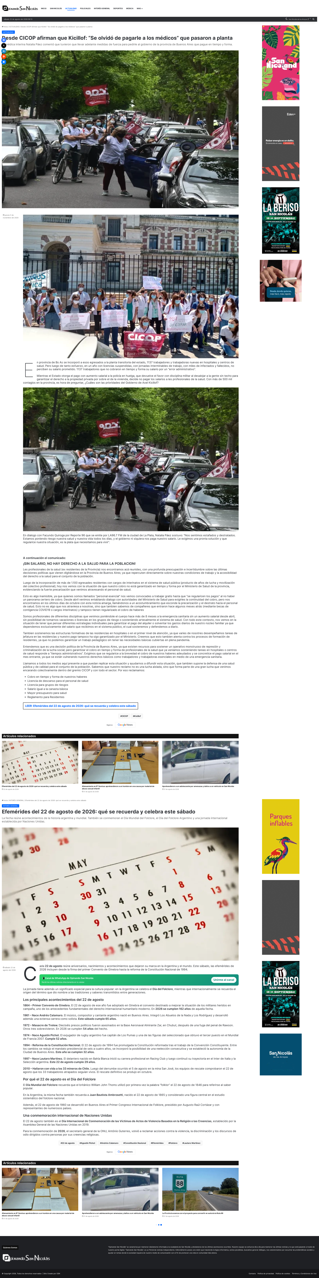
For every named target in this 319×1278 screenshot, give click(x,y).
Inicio (5, 27)
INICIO (43, 8)
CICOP (125, 716)
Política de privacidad (266, 1274)
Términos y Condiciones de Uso (304, 1274)
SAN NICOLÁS (56, 8)
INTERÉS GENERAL (102, 8)
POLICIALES (85, 8)
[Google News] (125, 725)
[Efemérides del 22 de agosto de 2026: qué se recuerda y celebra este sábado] (40, 762)
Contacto (252, 1274)
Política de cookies (283, 1274)
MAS (139, 8)
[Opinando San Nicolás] (20, 8)
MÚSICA (129, 8)
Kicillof (137, 716)
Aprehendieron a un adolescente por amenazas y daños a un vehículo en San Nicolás (198, 786)
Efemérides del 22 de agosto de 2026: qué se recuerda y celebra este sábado (34, 786)
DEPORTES (118, 8)
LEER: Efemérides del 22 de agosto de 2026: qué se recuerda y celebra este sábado (80, 705)
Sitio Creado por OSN (51, 1274)
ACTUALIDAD (71, 8)
